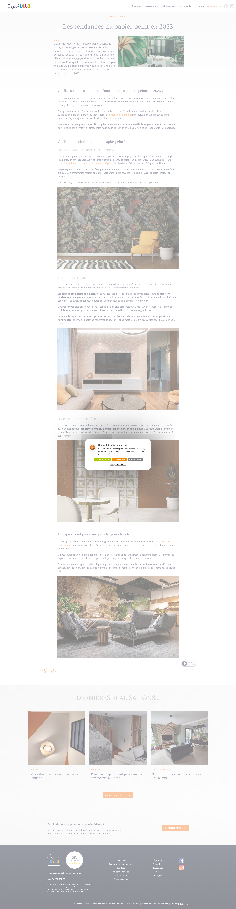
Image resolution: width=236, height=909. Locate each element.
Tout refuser (120, 459)
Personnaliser (135, 459)
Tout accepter (103, 459)
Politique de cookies (118, 464)
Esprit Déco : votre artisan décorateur (19, 6)
